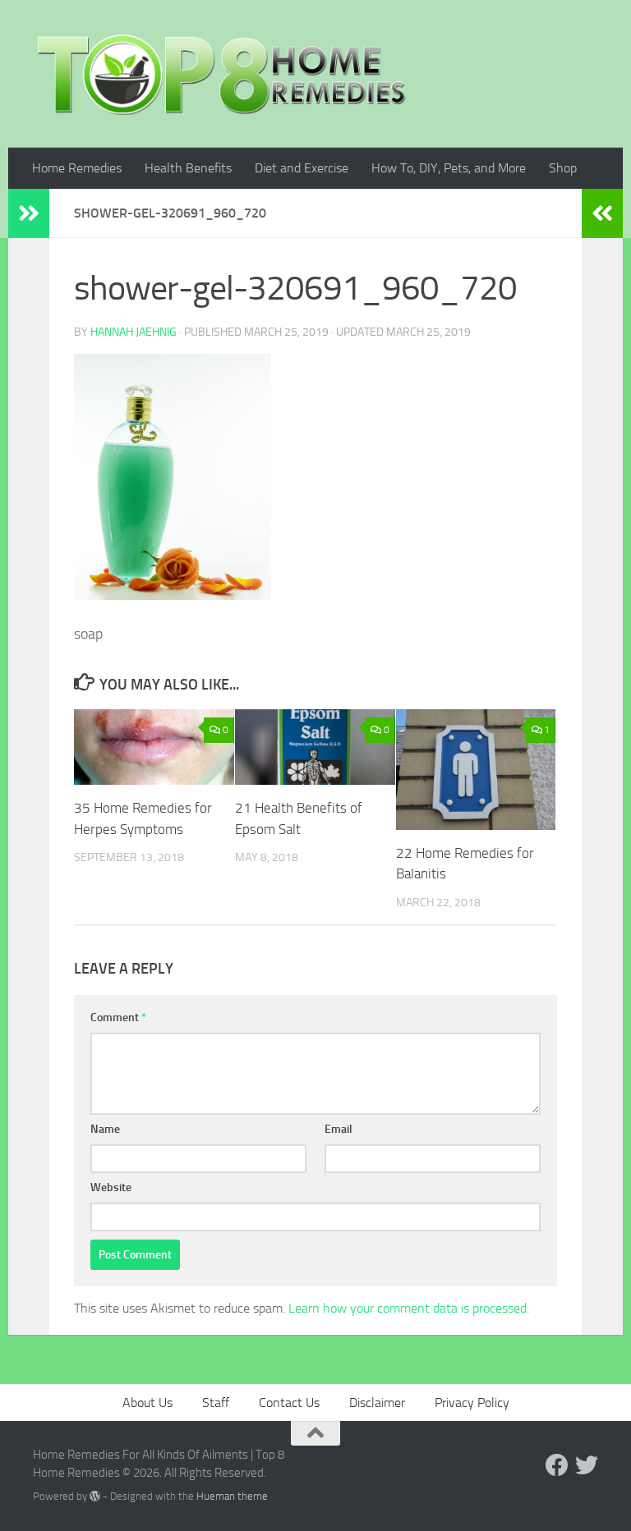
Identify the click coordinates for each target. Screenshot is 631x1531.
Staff (215, 1402)
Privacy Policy (472, 1402)
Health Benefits (188, 168)
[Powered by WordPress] (95, 1496)
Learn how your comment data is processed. (408, 1308)
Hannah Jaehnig (133, 332)
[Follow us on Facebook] (557, 1465)
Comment (118, 1017)
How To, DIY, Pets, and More (448, 168)
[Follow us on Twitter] (586, 1465)
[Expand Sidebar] (28, 213)
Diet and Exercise (301, 168)
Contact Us (289, 1402)
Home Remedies (77, 168)
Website (110, 1187)
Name (105, 1129)
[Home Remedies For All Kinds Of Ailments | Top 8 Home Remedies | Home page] (222, 74)
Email (338, 1129)
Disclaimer (377, 1402)
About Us (147, 1402)
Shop (563, 168)
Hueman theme (232, 1496)
